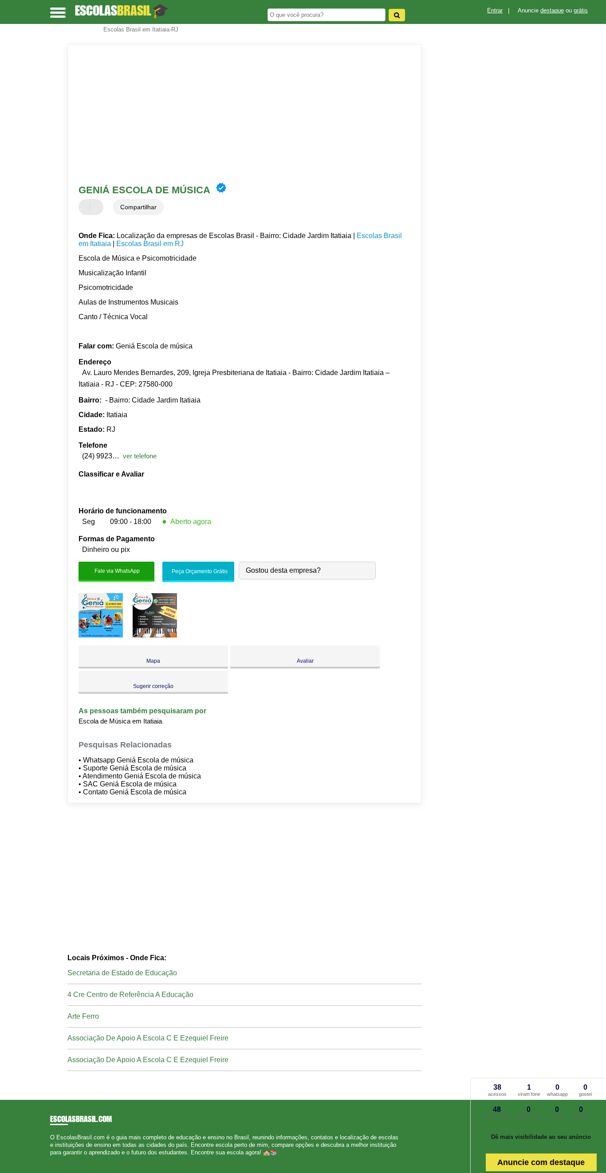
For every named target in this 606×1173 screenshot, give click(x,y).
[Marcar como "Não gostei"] (97, 207)
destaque (552, 10)
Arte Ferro (83, 1016)
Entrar (495, 10)
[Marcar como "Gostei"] (86, 207)
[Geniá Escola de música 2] (155, 635)
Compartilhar (138, 207)
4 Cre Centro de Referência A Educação (130, 994)
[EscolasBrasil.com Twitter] (56, 1160)
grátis (581, 10)
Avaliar (305, 661)
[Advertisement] (238, 113)
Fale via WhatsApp (116, 570)
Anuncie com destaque (541, 1162)
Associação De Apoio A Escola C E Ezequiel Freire (147, 1038)
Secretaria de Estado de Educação (122, 973)
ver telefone (140, 456)
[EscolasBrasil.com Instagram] (60, 1160)
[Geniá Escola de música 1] (101, 635)
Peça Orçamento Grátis (199, 571)
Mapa (153, 661)
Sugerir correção (153, 686)
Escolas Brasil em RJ (150, 243)
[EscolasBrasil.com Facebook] (52, 1160)
